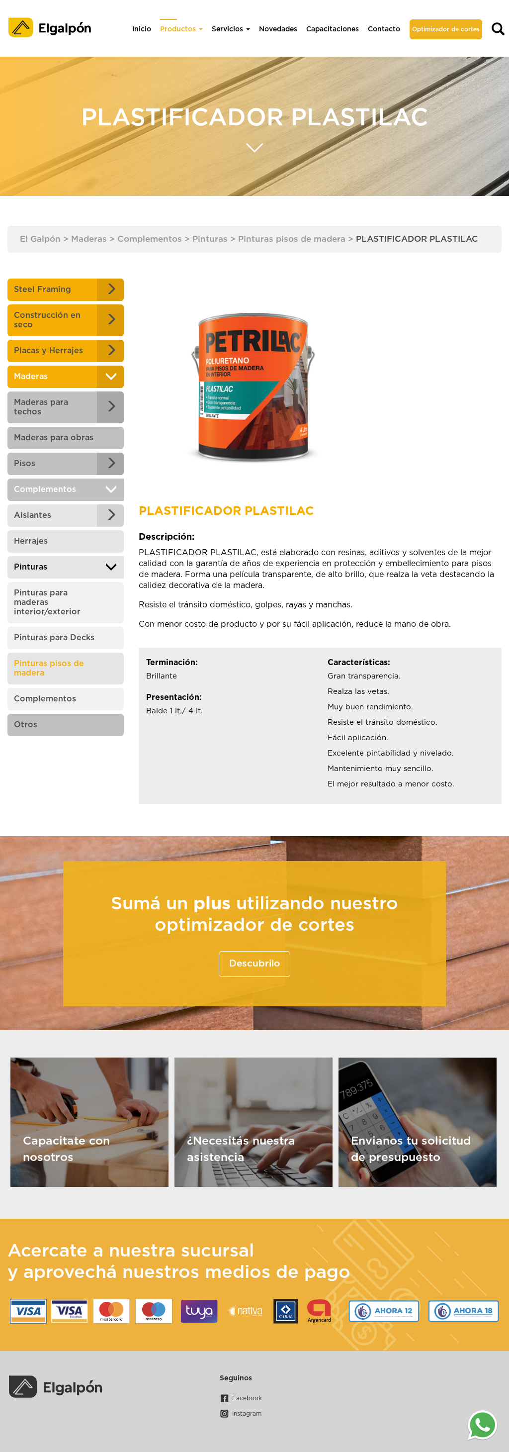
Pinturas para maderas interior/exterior (47, 602)
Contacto (384, 29)
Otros (25, 725)
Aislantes (32, 515)
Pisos (24, 464)
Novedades (278, 29)
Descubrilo (254, 963)
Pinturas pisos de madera (49, 668)
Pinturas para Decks (54, 638)
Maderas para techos (41, 407)
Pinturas (30, 567)
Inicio (141, 29)
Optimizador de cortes (446, 29)
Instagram (246, 1414)
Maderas (31, 377)
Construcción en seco (47, 320)
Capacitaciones (332, 29)
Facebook (247, 1398)
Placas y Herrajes (48, 351)
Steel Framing (42, 289)
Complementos (45, 489)
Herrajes (31, 541)
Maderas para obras (53, 438)
